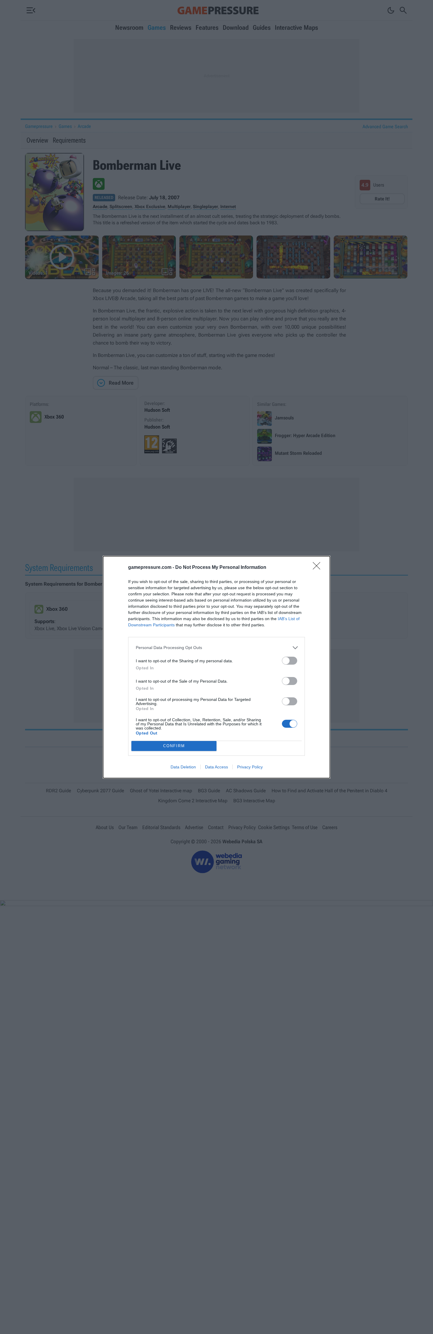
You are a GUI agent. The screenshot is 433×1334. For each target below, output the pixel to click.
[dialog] (216, 667)
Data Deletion (183, 767)
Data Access (216, 767)
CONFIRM (174, 746)
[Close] (318, 567)
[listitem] (216, 648)
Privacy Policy (250, 767)
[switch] (289, 661)
